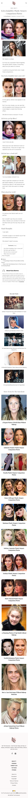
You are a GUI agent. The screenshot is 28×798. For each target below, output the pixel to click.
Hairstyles (14, 765)
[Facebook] (12, 754)
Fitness (14, 770)
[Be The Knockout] (14, 3)
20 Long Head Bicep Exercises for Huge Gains (14, 385)
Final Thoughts (6, 255)
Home (11, 8)
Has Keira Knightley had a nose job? (13, 248)
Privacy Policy (14, 783)
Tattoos (14, 767)
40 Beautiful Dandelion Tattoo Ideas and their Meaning (14, 367)
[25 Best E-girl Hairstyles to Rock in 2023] (14, 322)
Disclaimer (21, 281)
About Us (14, 774)
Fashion (14, 763)
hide (15, 245)
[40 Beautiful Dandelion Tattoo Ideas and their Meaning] (14, 359)
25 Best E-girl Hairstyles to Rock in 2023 (14, 330)
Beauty (15, 8)
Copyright (14, 778)
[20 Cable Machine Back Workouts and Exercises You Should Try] (14, 340)
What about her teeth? (9, 253)
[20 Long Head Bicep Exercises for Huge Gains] (14, 376)
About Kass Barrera (12, 270)
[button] (26, 3)
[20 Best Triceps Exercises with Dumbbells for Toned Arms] (14, 303)
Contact (14, 785)
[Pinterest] (15, 754)
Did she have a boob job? (10, 252)
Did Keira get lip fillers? (10, 250)
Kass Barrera (7, 16)
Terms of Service (14, 781)
